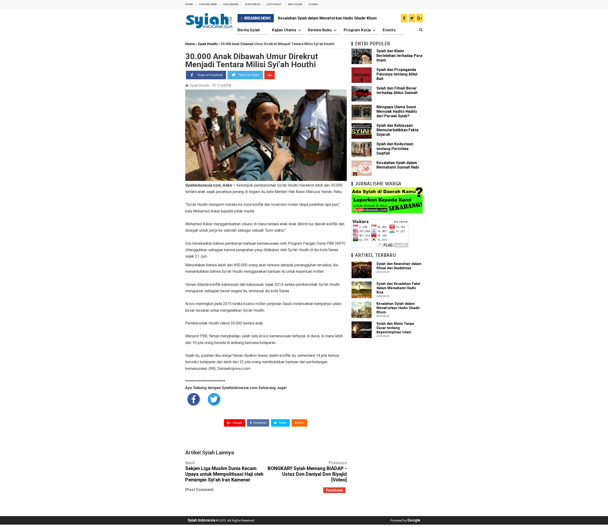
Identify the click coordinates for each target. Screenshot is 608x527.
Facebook (259, 422)
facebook (334, 490)
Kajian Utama (284, 30)
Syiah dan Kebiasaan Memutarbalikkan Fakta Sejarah (397, 130)
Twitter (282, 422)
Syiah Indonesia (201, 520)
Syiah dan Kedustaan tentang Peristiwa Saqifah (394, 148)
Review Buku (320, 30)
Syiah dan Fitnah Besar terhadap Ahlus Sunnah (397, 90)
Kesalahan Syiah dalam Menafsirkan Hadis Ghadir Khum (327, 18)
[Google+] (269, 75)
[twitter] (412, 18)
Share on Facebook (210, 75)
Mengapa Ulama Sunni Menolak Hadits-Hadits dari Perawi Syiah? (396, 111)
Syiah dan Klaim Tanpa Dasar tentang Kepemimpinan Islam (395, 327)
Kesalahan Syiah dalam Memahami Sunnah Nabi (397, 164)
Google (237, 422)
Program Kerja (357, 30)
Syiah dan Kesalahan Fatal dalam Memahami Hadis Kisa (398, 288)
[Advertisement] (387, 414)
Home (189, 4)
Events (389, 30)
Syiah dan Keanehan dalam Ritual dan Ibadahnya (398, 266)
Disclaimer (230, 4)
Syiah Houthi (199, 85)
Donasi (313, 4)
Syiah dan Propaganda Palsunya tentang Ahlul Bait (396, 74)
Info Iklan (295, 4)
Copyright (274, 4)
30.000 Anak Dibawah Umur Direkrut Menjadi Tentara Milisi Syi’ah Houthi (251, 60)
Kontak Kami (208, 4)
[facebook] (404, 18)
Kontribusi (252, 4)
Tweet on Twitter (249, 75)
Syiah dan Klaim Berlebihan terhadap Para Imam (399, 55)
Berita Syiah (249, 30)
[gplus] (419, 18)
